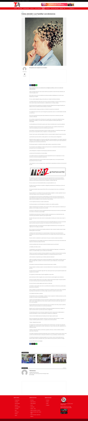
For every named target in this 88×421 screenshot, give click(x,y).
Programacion (17, 400)
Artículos (16, 413)
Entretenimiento (38, 8)
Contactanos (32, 406)
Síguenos (61, 8)
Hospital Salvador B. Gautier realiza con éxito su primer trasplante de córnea (28, 358)
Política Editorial (32, 403)
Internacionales (26, 8)
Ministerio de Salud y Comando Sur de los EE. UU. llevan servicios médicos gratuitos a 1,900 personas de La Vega (59, 358)
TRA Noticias (30, 15)
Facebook (47, 400)
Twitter (47, 403)
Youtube (47, 401)
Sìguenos (31, 416)
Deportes (32, 8)
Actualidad (20, 8)
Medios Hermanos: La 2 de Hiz (35, 410)
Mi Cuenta (32, 400)
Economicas (48, 8)
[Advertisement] (47, 76)
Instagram (47, 405)
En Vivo (15, 8)
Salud (43, 8)
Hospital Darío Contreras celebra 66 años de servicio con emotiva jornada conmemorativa (44, 358)
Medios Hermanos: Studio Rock (35, 414)
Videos (16, 415)
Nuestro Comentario (55, 8)
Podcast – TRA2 (33, 408)
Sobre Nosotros (33, 401)
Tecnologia (16, 408)
